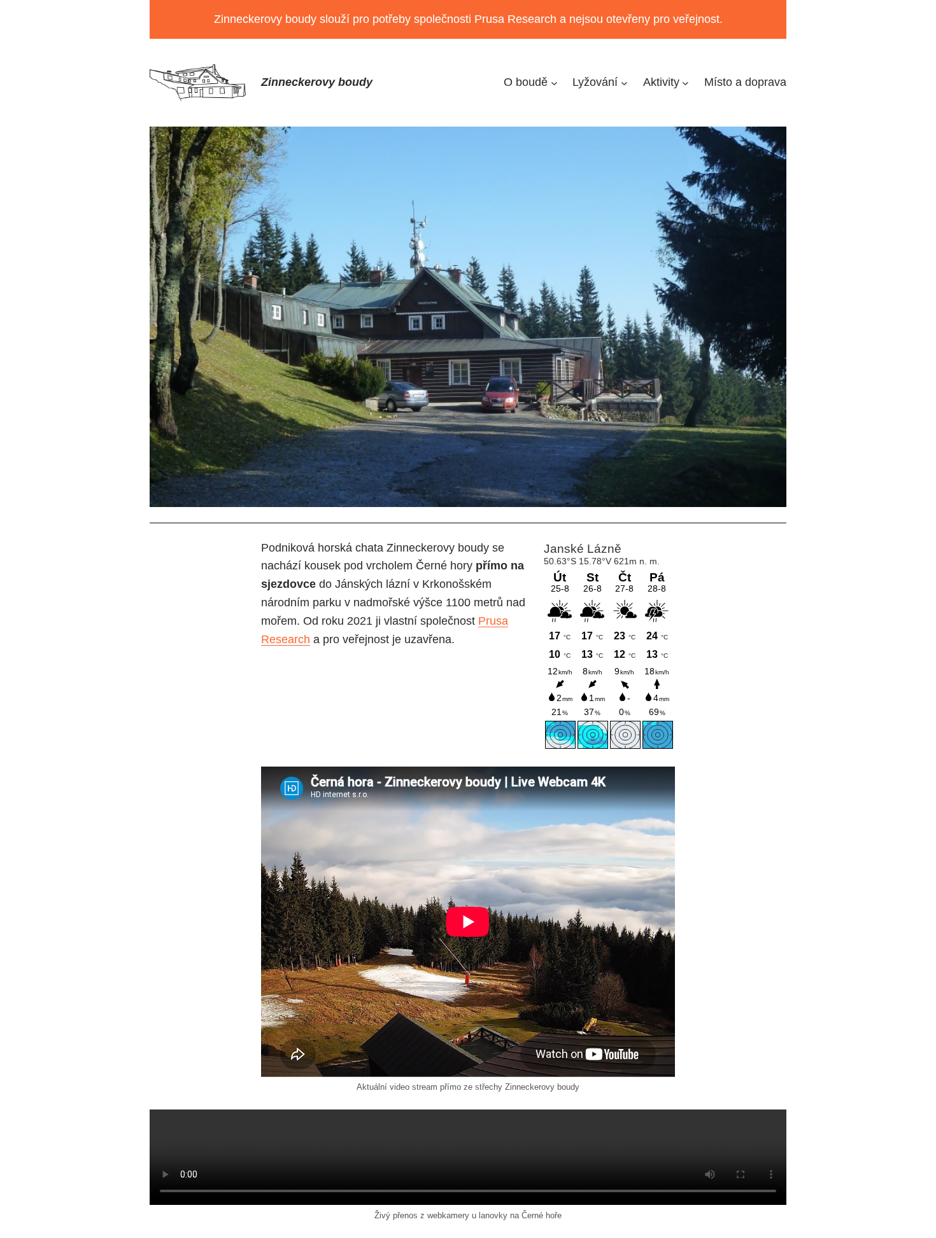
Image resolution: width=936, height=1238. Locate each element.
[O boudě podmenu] (554, 82)
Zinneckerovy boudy (316, 82)
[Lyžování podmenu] (624, 82)
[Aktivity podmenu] (685, 82)
